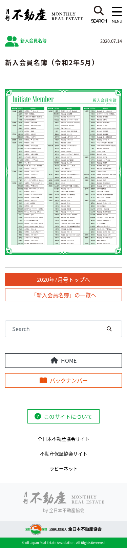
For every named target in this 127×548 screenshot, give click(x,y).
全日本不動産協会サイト (64, 438)
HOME (69, 360)
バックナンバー (69, 380)
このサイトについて (68, 416)
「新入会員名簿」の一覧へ (63, 295)
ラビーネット (63, 468)
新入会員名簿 (33, 40)
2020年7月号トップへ (63, 279)
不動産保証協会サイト (63, 453)
